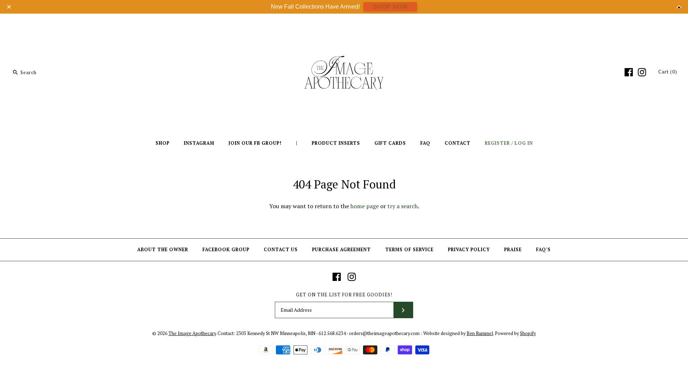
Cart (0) (667, 72)
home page (364, 206)
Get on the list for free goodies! (344, 295)
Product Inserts (336, 143)
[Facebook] (629, 72)
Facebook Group (225, 250)
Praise (513, 250)
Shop (162, 143)
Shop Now (390, 7)
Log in (524, 143)
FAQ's (543, 250)
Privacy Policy (469, 250)
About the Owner (162, 250)
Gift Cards (390, 143)
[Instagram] (642, 72)
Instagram (199, 143)
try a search (402, 206)
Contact (457, 143)
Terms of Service (409, 250)
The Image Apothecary (192, 333)
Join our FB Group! (255, 143)
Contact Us (281, 250)
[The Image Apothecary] (344, 24)
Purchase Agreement (341, 250)
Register (497, 143)
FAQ (425, 143)
